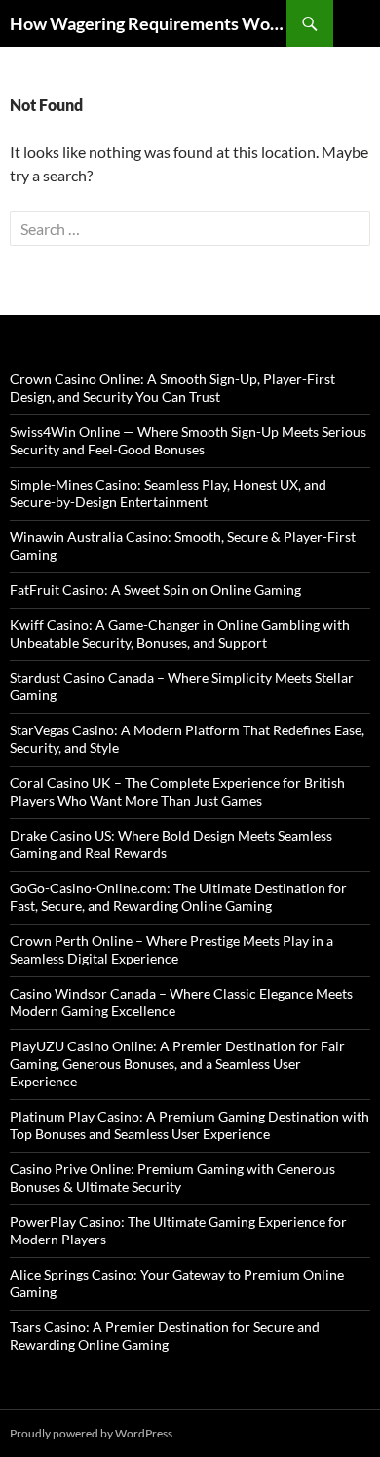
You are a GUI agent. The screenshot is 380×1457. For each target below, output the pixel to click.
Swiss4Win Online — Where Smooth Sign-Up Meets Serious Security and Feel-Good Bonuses (188, 440)
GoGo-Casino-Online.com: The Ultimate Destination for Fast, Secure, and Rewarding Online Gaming (178, 897)
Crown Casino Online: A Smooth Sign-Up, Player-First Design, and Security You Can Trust (172, 388)
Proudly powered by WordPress (91, 1433)
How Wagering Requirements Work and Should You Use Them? (148, 23)
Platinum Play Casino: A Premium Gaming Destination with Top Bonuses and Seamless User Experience (189, 1125)
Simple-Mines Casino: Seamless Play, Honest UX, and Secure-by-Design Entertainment (168, 493)
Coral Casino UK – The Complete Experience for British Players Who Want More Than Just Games (177, 791)
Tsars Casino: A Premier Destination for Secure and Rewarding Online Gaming (165, 1336)
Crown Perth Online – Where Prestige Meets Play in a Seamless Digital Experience (171, 949)
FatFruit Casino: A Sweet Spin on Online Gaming (155, 589)
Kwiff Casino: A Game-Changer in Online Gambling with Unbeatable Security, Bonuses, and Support (180, 633)
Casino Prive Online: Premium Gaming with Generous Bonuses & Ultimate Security (172, 1178)
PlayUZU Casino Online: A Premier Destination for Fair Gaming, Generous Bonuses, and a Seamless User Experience (177, 1063)
